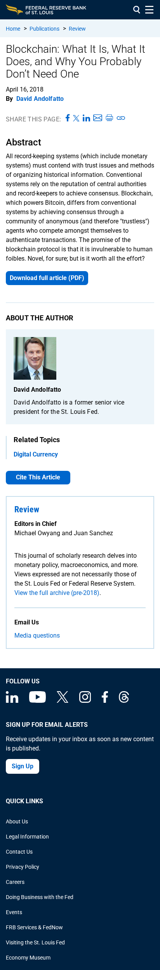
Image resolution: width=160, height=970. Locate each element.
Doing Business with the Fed (39, 897)
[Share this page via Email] (98, 118)
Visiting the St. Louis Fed (35, 942)
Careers (15, 882)
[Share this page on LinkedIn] (86, 118)
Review (77, 29)
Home (13, 29)
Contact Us (19, 852)
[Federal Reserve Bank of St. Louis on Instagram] (85, 701)
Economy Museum (28, 957)
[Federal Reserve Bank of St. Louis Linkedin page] (12, 701)
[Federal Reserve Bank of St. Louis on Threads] (124, 701)
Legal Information (27, 836)
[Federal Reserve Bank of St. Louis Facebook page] (105, 701)
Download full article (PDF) (47, 278)
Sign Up (22, 766)
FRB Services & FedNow (34, 927)
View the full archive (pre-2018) (56, 593)
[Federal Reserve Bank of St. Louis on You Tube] (37, 701)
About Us (17, 821)
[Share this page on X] (76, 118)
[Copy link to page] (121, 118)
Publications (44, 29)
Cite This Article (38, 477)
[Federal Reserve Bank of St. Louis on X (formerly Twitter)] (62, 701)
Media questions (37, 635)
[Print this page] (109, 118)
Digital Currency (36, 454)
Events (14, 912)
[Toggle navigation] (149, 10)
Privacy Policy (22, 867)
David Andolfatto (40, 98)
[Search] (137, 10)
